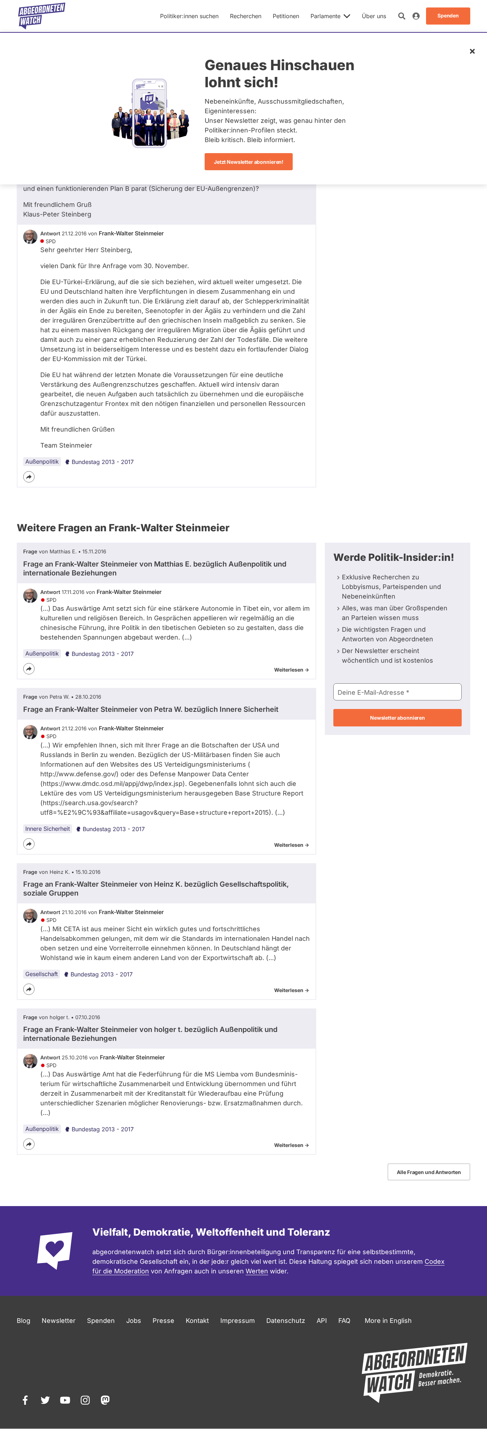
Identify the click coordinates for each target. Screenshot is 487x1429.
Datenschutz (285, 1320)
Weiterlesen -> (291, 670)
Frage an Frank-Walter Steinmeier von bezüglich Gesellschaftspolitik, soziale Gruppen (156, 888)
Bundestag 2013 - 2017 (103, 461)
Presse (163, 1320)
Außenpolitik (42, 461)
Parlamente (325, 16)
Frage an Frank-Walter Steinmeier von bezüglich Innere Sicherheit (150, 709)
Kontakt (197, 1320)
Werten (257, 1271)
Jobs (133, 1320)
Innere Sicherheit (47, 828)
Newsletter (59, 1320)
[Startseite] (42, 16)
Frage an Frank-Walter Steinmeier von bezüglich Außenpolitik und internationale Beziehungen (154, 568)
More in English (388, 1320)
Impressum (237, 1320)
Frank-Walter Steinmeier (131, 233)
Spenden (101, 1320)
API (322, 1320)
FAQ (344, 1320)
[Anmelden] (416, 16)
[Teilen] (29, 477)
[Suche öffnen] (402, 16)
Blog (23, 1320)
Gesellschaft (41, 973)
